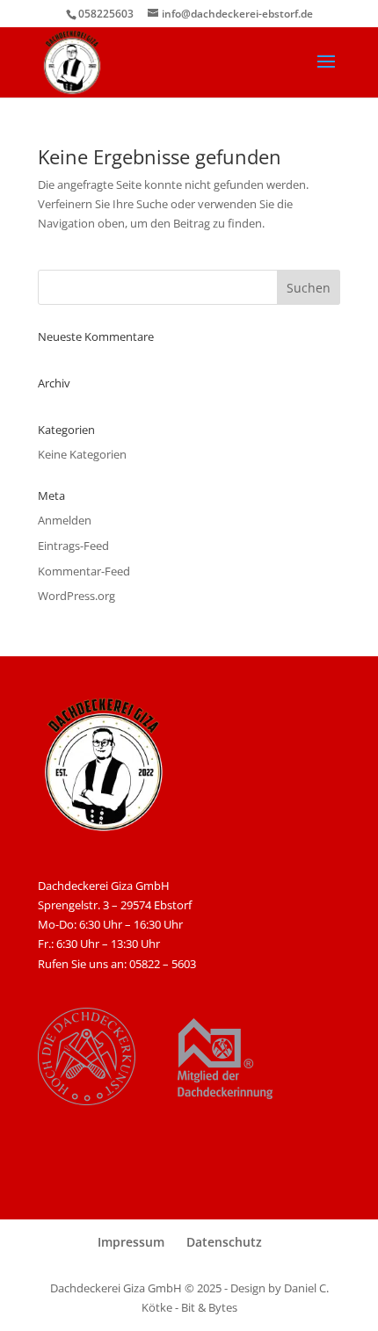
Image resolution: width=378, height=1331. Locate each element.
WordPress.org (76, 596)
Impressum (131, 1241)
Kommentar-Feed (84, 571)
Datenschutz (224, 1241)
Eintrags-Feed (73, 545)
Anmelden (64, 520)
